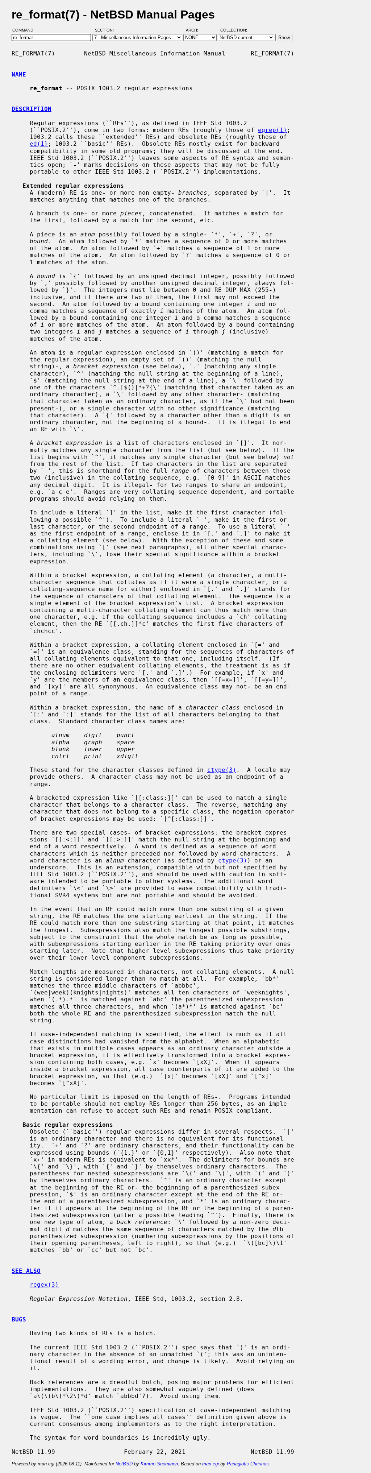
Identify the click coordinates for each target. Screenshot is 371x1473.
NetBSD (124, 1463)
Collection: (233, 30)
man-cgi (210, 1463)
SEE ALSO (26, 1270)
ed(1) (39, 143)
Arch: (195, 30)
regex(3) (44, 1284)
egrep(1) (272, 130)
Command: (25, 30)
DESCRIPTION (31, 108)
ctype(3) (221, 769)
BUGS (19, 1319)
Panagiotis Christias (248, 1463)
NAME (19, 74)
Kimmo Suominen (159, 1463)
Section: (106, 30)
